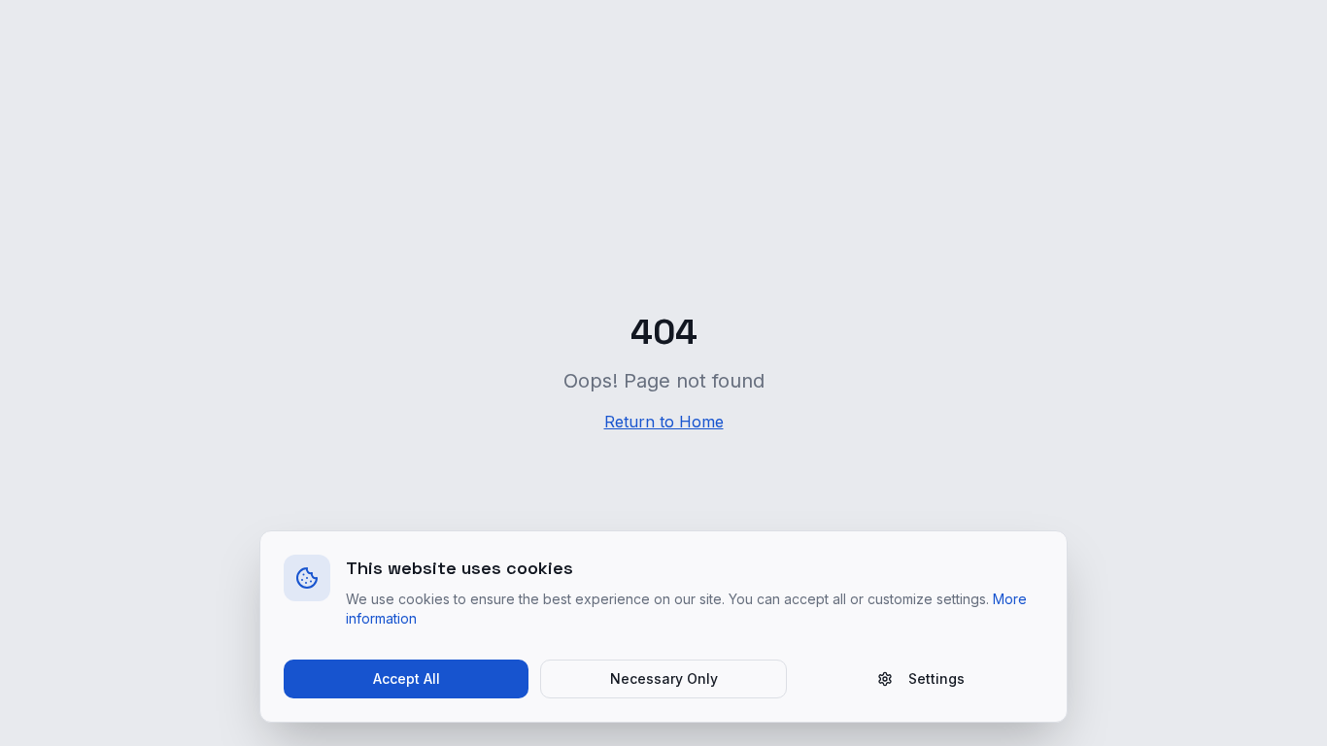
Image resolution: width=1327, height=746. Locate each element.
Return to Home (664, 421)
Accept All (406, 678)
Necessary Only (664, 678)
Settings (936, 678)
